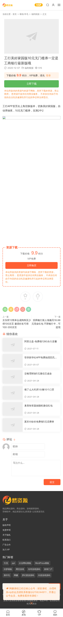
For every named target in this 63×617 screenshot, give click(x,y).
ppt (13, 563)
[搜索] (47, 5)
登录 (48, 75)
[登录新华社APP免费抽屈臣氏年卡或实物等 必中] (13, 361)
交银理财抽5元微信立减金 (38, 373)
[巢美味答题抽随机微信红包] (13, 409)
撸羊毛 (7, 575)
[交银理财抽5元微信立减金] (13, 377)
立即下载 (32, 83)
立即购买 (31, 265)
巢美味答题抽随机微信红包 (38, 405)
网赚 (16, 575)
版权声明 (7, 525)
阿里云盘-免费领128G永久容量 (40, 341)
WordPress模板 (42, 563)
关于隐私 (7, 535)
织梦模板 (8, 569)
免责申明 (7, 530)
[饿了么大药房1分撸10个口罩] (13, 393)
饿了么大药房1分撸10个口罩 (39, 389)
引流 (6, 563)
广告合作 (7, 544)
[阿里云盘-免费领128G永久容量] (13, 345)
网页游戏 (20, 569)
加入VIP (6, 549)
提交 (52, 482)
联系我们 (7, 539)
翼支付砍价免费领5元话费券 (39, 421)
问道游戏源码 (44, 575)
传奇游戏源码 (34, 569)
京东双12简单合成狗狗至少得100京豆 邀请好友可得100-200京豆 (17, 324)
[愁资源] (8, 5)
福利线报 (29, 68)
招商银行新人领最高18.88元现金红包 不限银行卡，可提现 (46, 324)
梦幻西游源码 (28, 575)
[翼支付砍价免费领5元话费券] (13, 425)
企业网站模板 (25, 563)
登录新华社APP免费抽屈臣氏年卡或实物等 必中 (40, 357)
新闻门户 (48, 569)
